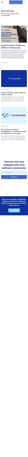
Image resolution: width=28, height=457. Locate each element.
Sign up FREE (14, 210)
